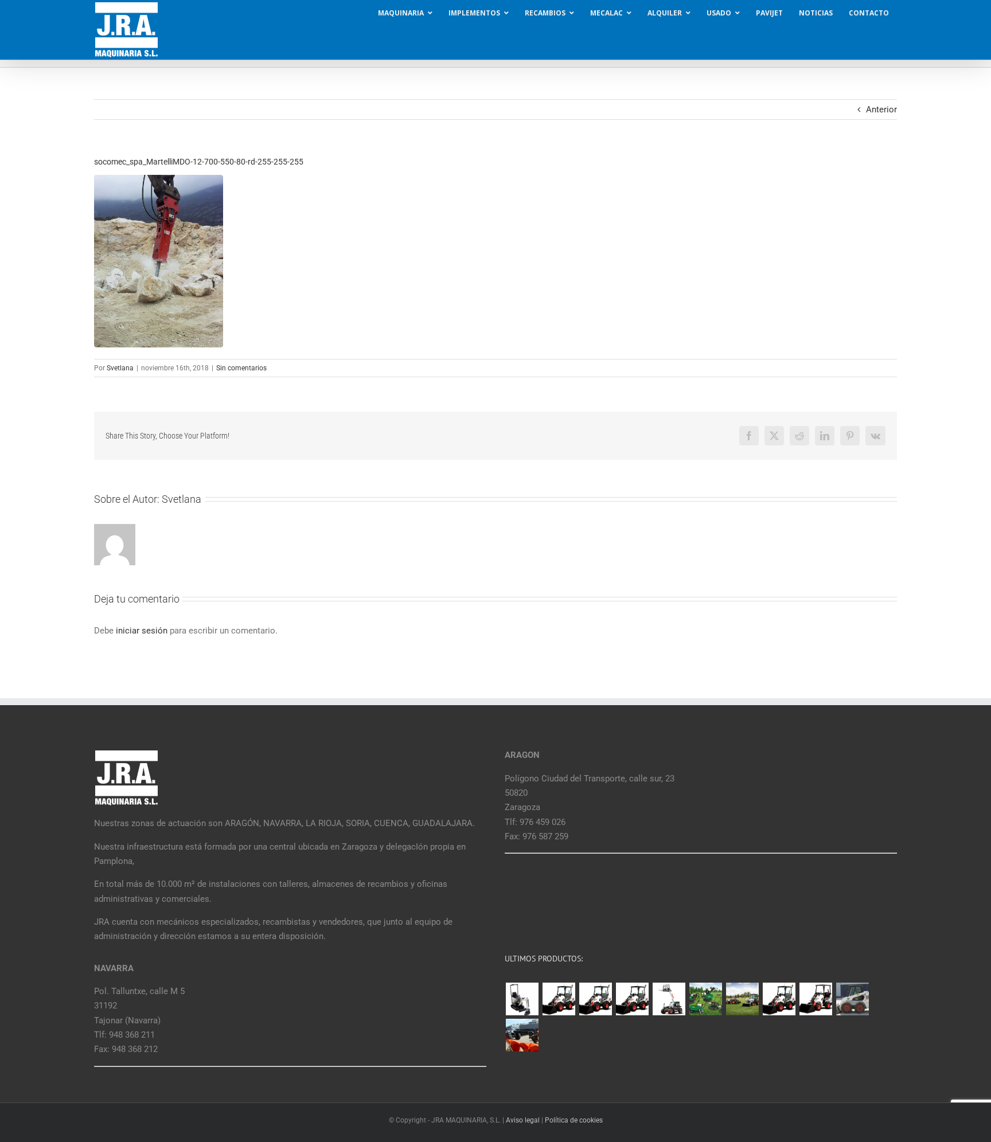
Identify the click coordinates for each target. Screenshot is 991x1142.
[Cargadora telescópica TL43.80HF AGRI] (522, 1035)
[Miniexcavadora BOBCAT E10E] (522, 999)
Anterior (881, 109)
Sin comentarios (241, 368)
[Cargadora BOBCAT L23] (815, 999)
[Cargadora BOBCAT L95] (558, 999)
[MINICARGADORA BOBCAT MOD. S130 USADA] (852, 999)
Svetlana (120, 368)
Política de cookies (574, 1120)
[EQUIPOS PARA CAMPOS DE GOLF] (705, 999)
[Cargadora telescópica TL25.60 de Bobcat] (668, 999)
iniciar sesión (143, 630)
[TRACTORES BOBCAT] (742, 999)
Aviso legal (523, 1120)
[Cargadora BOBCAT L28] (779, 999)
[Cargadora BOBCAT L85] (595, 999)
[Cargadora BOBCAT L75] (632, 999)
